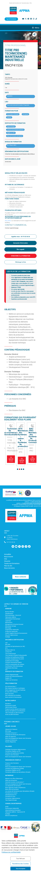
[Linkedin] (31, 18)
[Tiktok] (36, 18)
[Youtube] (23, 18)
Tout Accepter (20, 868)
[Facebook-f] (26, 546)
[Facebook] (28, 18)
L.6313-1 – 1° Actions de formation (33, 501)
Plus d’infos (8, 220)
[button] (36, 27)
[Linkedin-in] (13, 546)
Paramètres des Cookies (20, 863)
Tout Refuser (20, 858)
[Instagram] (33, 18)
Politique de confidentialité (11, 852)
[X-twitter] (25, 18)
